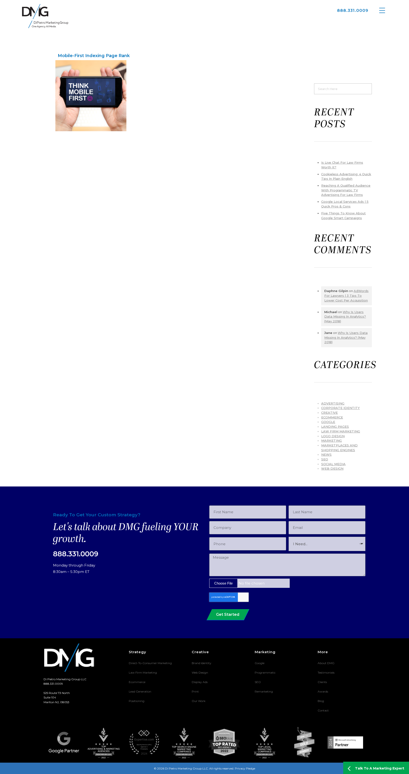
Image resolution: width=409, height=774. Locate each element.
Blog (321, 701)
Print (195, 691)
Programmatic (265, 672)
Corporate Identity (340, 408)
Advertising (332, 403)
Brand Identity (201, 663)
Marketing (331, 440)
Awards (323, 691)
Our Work (198, 701)
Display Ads (200, 682)
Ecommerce (137, 682)
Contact (323, 710)
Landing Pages (335, 426)
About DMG (326, 663)
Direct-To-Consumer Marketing (150, 663)
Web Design (332, 468)
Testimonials (326, 672)
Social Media (333, 464)
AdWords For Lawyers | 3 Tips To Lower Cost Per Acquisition (346, 295)
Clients (322, 682)
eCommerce (332, 417)
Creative (329, 412)
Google (328, 422)
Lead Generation (140, 691)
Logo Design (333, 436)
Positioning (136, 701)
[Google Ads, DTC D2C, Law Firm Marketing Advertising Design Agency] (45, 16)
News (326, 454)
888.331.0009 (352, 10)
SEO (324, 459)
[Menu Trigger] (382, 10)
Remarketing (264, 691)
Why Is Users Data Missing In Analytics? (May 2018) (345, 316)
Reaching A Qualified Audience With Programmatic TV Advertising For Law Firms (345, 190)
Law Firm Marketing (340, 431)
